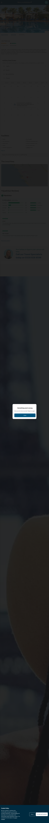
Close (25, 415)
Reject (32, 814)
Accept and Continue (42, 814)
